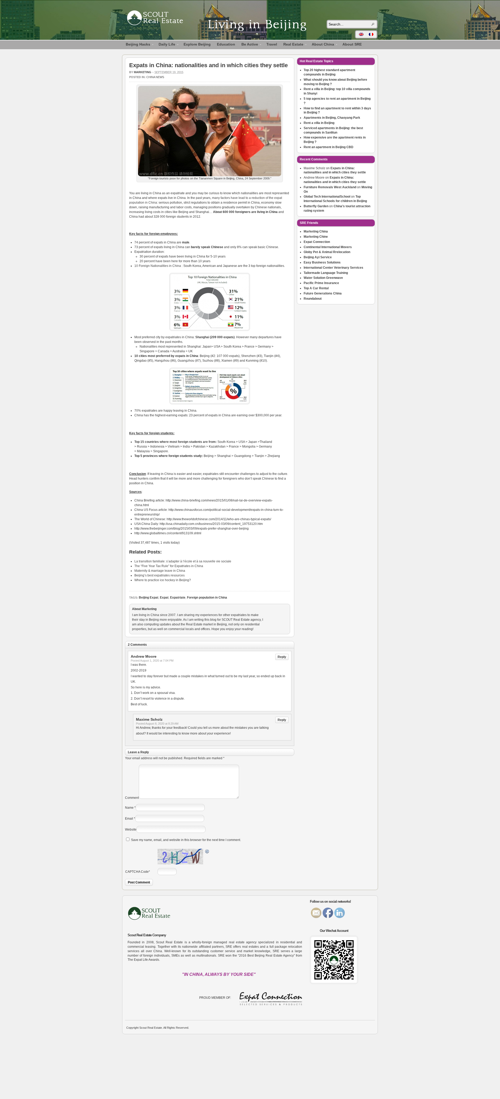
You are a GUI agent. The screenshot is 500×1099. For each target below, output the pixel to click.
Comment (132, 798)
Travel (271, 44)
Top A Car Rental (316, 288)
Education (226, 44)
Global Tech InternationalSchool (327, 196)
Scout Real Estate (157, 19)
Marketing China (316, 231)
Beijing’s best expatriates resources (159, 575)
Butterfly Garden (316, 206)
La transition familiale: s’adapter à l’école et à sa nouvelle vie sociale (182, 561)
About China (321, 45)
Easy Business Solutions (322, 262)
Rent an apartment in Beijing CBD (328, 147)
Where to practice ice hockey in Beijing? (162, 580)
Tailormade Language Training (326, 273)
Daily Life (165, 45)
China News (155, 77)
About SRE (352, 44)
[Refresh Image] (207, 852)
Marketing (142, 72)
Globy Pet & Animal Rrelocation (327, 252)
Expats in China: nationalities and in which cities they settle (208, 65)
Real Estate (291, 45)
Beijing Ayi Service (318, 257)
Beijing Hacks (136, 45)
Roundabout (313, 298)
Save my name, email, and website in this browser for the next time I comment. (186, 840)
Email (129, 818)
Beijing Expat (148, 597)
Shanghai (202, 337)
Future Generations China (323, 293)
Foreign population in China (207, 597)
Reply (282, 657)
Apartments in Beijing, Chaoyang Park (332, 118)
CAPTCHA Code (137, 872)
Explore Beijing (197, 44)
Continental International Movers (328, 247)
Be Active (248, 45)
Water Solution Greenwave (323, 278)
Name (129, 807)
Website (130, 829)
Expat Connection (317, 242)
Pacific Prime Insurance (321, 283)
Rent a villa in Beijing (319, 123)
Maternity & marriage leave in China (159, 571)
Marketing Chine (316, 236)
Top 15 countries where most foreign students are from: (175, 442)
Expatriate (177, 597)
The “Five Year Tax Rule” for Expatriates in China (168, 566)
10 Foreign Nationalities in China (157, 266)
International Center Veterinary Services (333, 267)
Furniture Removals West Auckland (330, 187)
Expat (164, 597)
